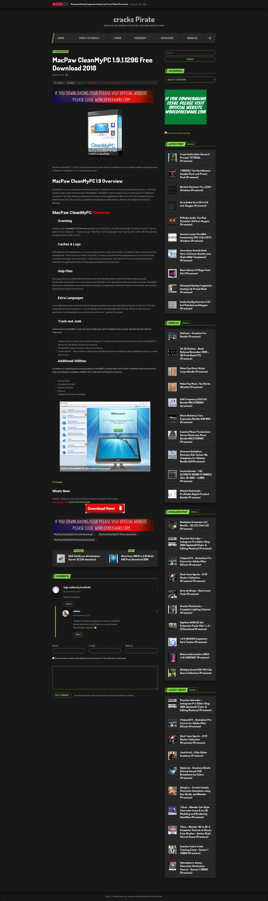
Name (55, 646)
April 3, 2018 (59, 75)
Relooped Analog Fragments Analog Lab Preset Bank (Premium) (99, 4)
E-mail (92, 646)
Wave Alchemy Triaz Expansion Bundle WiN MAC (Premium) (195, 419)
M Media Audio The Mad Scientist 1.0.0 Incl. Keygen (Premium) (194, 221)
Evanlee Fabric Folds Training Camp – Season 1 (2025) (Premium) (194, 850)
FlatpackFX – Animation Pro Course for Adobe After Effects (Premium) (195, 561)
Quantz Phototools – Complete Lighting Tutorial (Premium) (195, 609)
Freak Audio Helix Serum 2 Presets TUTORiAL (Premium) (195, 157)
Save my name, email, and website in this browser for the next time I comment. (90, 658)
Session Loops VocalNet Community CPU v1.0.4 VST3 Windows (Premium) (195, 237)
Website (129, 646)
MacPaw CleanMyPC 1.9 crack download (73, 534)
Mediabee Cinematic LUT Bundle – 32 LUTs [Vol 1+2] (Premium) (194, 525)
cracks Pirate (134, 19)
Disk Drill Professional (79, 502)
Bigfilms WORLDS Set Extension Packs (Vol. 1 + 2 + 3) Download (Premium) (195, 626)
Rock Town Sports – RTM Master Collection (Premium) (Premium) (193, 578)
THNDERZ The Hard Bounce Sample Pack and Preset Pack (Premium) (195, 174)
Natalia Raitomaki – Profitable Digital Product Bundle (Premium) (194, 494)
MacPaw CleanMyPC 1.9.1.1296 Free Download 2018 (102, 63)
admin (76, 611)
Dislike (93, 83)
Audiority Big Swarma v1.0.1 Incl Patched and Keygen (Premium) (195, 305)
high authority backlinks (77, 587)
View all (190, 144)
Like (82, 83)
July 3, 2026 (137, 4)
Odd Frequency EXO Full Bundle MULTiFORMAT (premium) (193, 402)
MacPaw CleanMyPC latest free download (74, 539)
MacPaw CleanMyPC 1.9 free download (117, 534)
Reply (68, 604)
